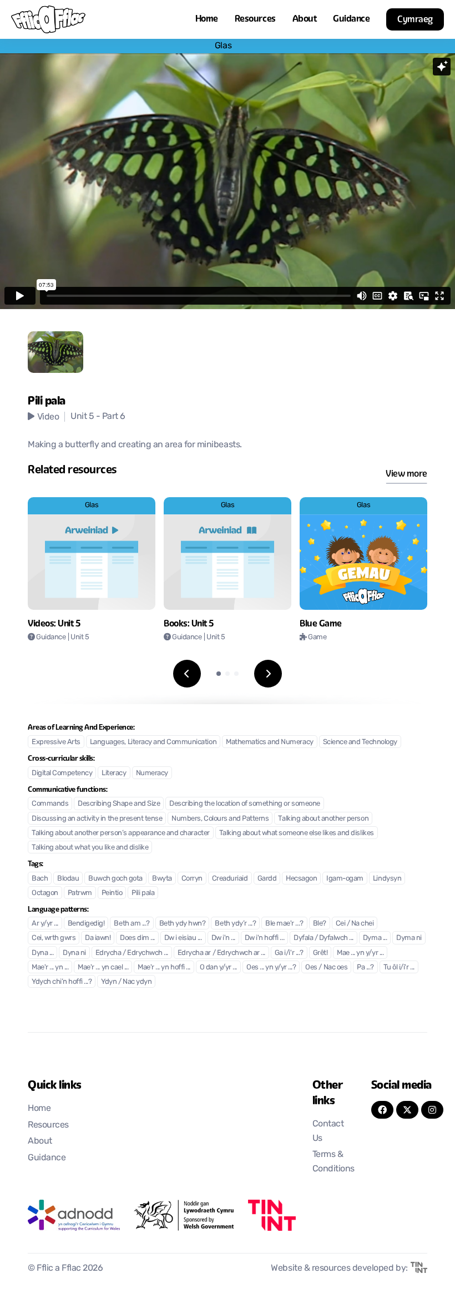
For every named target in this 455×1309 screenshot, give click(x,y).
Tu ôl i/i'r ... (398, 967)
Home (206, 18)
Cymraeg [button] (415, 19)
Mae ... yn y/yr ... (360, 953)
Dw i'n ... (223, 938)
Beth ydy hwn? (182, 923)
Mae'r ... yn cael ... (103, 967)
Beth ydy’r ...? (235, 923)
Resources (255, 18)
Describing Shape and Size (119, 803)
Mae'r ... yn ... (50, 967)
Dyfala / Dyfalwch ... (323, 938)
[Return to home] (48, 19)
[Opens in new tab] (74, 1215)
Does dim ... (137, 938)
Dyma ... (375, 938)
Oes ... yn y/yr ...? (271, 967)
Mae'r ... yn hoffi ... (164, 967)
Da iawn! (97, 938)
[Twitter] (407, 1110)
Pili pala (143, 893)
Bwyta (162, 878)
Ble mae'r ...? (284, 923)
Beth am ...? (131, 923)
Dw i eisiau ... (183, 938)
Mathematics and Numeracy (269, 742)
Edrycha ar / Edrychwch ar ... (221, 953)
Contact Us (328, 1131)
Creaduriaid (230, 878)
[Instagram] (432, 1110)
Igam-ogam (344, 878)
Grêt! (320, 953)
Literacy (114, 773)
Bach (40, 878)
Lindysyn (387, 878)
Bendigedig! (86, 923)
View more (406, 473)
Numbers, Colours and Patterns (220, 818)
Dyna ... (42, 953)
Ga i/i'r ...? (289, 953)
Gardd (267, 878)
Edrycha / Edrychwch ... (131, 953)
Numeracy (152, 773)
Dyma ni (409, 938)
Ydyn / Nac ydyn (126, 981)
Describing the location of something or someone (244, 803)
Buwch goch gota (115, 878)
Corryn (192, 878)
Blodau (68, 878)
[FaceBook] (382, 1110)
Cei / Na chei (355, 923)
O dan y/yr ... (218, 967)
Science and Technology (360, 742)
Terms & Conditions (333, 1162)
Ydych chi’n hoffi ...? (62, 981)
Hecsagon (301, 878)
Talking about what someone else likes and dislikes (296, 833)
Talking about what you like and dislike (90, 847)
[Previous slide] (187, 674)
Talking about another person (323, 818)
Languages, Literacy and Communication (153, 742)
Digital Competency (62, 773)
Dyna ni (74, 953)
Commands (50, 803)
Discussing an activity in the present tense (97, 818)
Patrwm (80, 893)
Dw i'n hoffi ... (264, 938)
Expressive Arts (56, 742)
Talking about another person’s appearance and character (121, 833)
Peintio (112, 893)
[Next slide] (268, 674)
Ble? (319, 923)
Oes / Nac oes (326, 967)
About (304, 18)
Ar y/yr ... (45, 923)
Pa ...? (365, 967)
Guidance (351, 18)
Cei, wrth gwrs (53, 938)
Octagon (45, 893)
